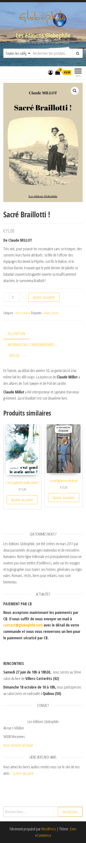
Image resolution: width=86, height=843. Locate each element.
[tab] (19, 334)
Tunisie (55, 313)
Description (16, 333)
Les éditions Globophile (43, 35)
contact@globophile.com (23, 625)
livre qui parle (25, 773)
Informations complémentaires (31, 344)
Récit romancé (22, 313)
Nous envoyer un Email (18, 745)
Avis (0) (14, 355)
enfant (47, 313)
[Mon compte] (50, 72)
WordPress (48, 829)
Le (14, 773)
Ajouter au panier (44, 297)
